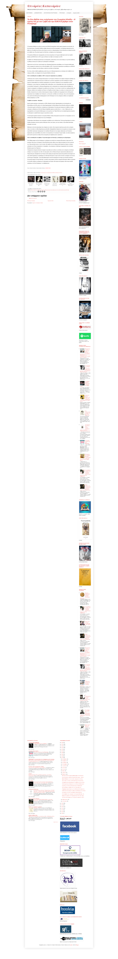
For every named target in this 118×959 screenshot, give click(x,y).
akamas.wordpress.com (33, 815)
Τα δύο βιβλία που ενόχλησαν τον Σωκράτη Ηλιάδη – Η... (73, 794)
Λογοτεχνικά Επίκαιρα (33, 789)
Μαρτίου (64, 774)
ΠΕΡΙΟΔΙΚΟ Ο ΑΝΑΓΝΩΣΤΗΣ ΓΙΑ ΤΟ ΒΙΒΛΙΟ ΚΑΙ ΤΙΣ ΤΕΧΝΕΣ (41, 759)
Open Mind (31, 780)
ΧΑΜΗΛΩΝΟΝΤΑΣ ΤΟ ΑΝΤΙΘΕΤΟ (40, 743)
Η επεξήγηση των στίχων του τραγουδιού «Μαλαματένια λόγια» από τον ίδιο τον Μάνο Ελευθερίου (85, 368)
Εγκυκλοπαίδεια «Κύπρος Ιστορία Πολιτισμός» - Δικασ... (73, 777)
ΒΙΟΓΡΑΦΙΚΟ (29, 12)
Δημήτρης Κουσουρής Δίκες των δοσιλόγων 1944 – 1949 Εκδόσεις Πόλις (41, 816)
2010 (62, 813)
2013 (62, 808)
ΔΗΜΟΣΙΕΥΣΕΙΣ (38, 12)
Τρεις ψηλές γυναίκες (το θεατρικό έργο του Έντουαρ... (73, 780)
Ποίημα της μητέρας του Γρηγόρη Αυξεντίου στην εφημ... (73, 795)
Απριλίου (64, 772)
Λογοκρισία (42, 189)
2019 (62, 754)
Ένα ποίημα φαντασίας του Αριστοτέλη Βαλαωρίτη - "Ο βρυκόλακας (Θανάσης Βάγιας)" (85, 713)
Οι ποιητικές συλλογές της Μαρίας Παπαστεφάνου (72, 792)
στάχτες (30, 773)
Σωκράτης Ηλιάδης (66, 189)
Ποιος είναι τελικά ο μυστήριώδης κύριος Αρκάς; (88, 623)
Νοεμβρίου (64, 760)
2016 (62, 803)
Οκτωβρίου (64, 762)
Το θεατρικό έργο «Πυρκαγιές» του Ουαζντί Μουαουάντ (73, 784)
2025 (62, 744)
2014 (62, 806)
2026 (62, 742)
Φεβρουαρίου (65, 799)
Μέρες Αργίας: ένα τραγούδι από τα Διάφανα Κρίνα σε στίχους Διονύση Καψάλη (85, 487)
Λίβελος (38, 189)
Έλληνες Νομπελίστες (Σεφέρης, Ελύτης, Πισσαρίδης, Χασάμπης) (85, 595)
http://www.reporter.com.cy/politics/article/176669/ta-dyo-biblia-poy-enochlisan (51, 172)
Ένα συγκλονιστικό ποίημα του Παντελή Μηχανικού (87, 413)
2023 (62, 747)
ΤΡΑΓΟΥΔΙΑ (62, 12)
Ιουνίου (64, 769)
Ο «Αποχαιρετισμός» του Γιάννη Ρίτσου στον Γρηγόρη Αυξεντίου (85, 698)
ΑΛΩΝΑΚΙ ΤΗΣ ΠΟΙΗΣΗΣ (34, 742)
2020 (62, 752)
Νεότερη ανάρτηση (31, 200)
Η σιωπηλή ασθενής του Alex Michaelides (87, 442)
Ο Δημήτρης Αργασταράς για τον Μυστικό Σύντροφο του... (73, 789)
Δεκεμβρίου (64, 759)
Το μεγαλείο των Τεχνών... (34, 798)
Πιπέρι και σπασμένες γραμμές (35, 806)
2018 (62, 755)
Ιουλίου (64, 767)
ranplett (71, 944)
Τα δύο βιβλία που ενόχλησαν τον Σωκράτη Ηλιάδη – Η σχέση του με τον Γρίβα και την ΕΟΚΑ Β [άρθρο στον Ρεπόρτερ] (51, 21)
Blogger (77, 944)
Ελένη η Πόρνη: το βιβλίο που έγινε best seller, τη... (72, 787)
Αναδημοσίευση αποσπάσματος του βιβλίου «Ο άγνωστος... (73, 782)
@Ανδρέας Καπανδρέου (43, 6)
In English (69, 12)
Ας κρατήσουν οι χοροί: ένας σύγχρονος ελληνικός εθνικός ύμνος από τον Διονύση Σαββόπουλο (85, 473)
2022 (62, 749)
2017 (62, 757)
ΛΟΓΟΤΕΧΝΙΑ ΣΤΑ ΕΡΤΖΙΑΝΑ (50, 12)
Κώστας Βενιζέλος (34, 189)
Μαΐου (63, 770)
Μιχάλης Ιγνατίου (56, 189)
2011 (62, 811)
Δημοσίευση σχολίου (33, 198)
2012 (62, 809)
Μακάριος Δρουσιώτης (48, 189)
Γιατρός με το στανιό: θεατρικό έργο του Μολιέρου (72, 785)
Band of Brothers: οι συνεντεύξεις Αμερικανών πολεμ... (72, 778)
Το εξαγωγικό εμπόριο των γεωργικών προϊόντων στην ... (73, 797)
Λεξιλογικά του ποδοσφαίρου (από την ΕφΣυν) (37, 767)
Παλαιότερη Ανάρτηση (70, 200)
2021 (62, 750)
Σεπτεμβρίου (65, 764)
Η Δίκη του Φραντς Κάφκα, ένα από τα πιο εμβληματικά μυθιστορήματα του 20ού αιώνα (85, 398)
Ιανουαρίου (64, 801)
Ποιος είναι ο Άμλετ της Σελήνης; (87, 725)
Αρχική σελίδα (76, 12)
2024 (62, 745)
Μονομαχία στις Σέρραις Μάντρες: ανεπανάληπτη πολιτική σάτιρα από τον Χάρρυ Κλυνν (85, 457)
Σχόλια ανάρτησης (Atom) (38, 202)
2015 (62, 804)
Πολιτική (60, 189)
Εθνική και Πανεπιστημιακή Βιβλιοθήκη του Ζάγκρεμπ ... (73, 775)
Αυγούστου (64, 765)
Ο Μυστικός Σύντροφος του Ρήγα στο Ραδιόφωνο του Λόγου (73, 790)
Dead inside (36, 807)
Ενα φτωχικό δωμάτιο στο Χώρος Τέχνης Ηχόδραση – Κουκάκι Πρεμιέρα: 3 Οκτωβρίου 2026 (43, 782)
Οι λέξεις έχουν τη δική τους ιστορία (36, 766)
